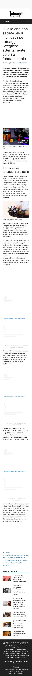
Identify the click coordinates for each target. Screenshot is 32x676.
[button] (28, 21)
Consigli (7, 552)
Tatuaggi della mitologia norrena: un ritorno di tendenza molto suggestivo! (15, 562)
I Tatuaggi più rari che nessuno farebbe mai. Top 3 (19, 633)
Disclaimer (21, 673)
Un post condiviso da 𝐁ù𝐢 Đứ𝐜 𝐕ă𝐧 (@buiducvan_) (16, 424)
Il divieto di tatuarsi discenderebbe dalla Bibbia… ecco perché (19, 614)
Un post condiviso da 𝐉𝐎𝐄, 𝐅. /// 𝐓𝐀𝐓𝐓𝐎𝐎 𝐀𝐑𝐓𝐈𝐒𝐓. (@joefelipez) (16, 346)
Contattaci (16, 663)
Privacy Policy (12, 673)
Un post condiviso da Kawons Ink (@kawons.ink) (17, 499)
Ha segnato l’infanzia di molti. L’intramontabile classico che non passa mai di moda (19, 623)
